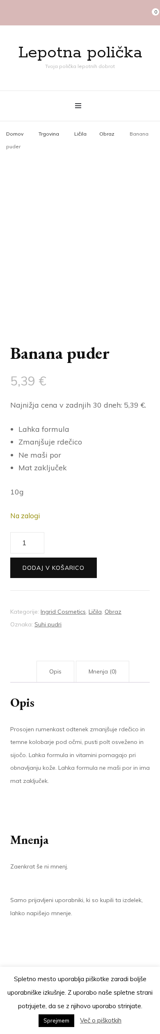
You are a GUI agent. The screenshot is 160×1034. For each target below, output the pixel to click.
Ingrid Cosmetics (63, 611)
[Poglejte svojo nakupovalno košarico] (151, 12)
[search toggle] (138, 12)
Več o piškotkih (100, 1020)
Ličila (95, 611)
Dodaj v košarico (54, 567)
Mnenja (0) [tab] (103, 671)
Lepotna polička (80, 52)
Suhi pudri (48, 624)
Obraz (113, 611)
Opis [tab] (55, 671)
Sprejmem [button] (56, 1020)
